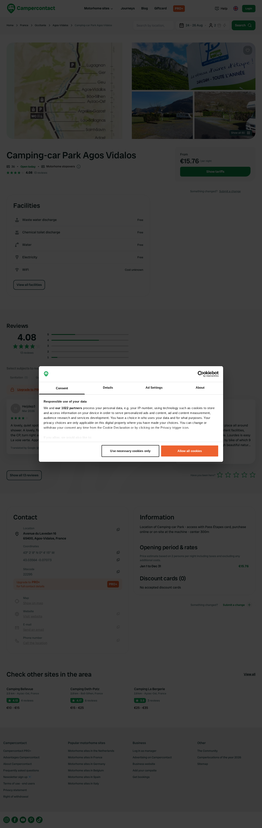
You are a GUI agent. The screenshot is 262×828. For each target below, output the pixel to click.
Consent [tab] (62, 388)
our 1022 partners (68, 408)
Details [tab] (108, 387)
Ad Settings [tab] (154, 387)
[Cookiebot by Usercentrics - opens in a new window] (201, 374)
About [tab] (200, 387)
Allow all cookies (189, 451)
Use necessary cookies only (130, 451)
